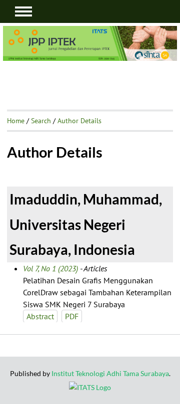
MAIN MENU (23, 11)
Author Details (80, 120)
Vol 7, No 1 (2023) (50, 268)
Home (15, 120)
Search (41, 120)
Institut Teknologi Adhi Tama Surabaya (110, 373)
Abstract (40, 316)
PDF (71, 316)
